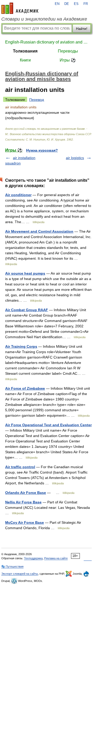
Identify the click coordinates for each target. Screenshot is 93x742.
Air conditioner (18, 195)
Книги (25, 60)
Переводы (68, 51)
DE (66, 4)
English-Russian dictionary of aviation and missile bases (46, 42)
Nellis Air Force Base (23, 502)
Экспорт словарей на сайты (19, 573)
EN (57, 4)
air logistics (75, 158)
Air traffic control (20, 467)
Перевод (36, 100)
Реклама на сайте (56, 558)
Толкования (25, 51)
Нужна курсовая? (42, 150)
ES (76, 4)
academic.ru (19, 8)
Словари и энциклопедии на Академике (44, 19)
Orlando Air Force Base (25, 493)
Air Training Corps (21, 346)
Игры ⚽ (68, 60)
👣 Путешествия (12, 566)
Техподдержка (33, 558)
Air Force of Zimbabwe (25, 388)
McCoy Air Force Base (24, 522)
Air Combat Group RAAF (26, 310)
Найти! (81, 29)
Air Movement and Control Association (39, 231)
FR (85, 4)
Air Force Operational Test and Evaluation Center (48, 425)
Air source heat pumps (25, 273)
